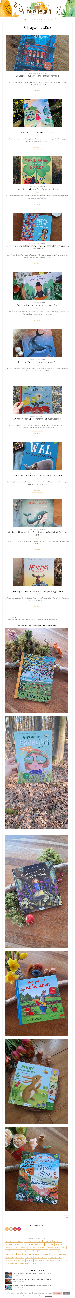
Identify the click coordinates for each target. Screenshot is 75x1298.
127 (21, 1275)
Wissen (34, 1264)
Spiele (49, 19)
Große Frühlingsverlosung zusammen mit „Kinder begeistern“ (32, 1273)
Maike (44, 73)
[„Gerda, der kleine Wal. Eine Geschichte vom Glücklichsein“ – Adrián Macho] (37, 513)
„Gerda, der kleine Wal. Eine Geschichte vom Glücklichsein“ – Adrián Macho (38, 533)
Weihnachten (51, 1260)
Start (14, 19)
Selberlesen (9, 1257)
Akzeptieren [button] (58, 1293)
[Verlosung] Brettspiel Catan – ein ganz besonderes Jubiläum (32, 1279)
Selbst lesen (19, 1257)
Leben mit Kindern (36, 19)
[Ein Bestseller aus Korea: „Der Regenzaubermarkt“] (37, 53)
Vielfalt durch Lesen (55, 1257)
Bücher (22, 19)
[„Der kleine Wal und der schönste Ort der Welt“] (37, 343)
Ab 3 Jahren (18, 1241)
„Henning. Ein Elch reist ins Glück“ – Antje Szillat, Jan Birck (37, 591)
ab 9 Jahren (18, 1244)
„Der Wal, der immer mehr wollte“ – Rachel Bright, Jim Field (37, 475)
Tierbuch (37, 1257)
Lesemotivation (10, 1254)
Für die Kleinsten (53, 1247)
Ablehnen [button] (66, 1293)
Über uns (58, 19)
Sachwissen (63, 1254)
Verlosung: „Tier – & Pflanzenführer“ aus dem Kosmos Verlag (32, 1286)
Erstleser (32, 1247)
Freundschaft (41, 1247)
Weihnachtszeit (24, 1264)
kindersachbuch (31, 1251)
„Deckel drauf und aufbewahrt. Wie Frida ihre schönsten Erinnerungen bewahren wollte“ (37, 247)
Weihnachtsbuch (62, 1260)
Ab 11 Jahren (39, 1244)
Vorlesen (30, 1260)
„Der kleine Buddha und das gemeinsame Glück (37, 305)
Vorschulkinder (39, 1260)
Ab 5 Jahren (38, 1241)
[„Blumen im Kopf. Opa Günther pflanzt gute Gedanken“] (37, 399)
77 (20, 1287)
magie (19, 1254)
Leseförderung (54, 1251)
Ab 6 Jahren (47, 1241)
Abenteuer (59, 1244)
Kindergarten (20, 1251)
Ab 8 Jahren (9, 1244)
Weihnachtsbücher (11, 1264)
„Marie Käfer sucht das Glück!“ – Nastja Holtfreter (37, 189)
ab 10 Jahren (29, 1244)
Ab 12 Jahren (49, 1244)
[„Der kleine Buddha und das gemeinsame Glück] (37, 286)
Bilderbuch (9, 1247)
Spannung (29, 1257)
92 (22, 1281)
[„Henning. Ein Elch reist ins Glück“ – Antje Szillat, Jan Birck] (37, 572)
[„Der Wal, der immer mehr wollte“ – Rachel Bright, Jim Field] (37, 456)
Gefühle (63, 1247)
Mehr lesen (48, 1296)
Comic (16, 1247)
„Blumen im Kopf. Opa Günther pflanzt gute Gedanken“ (37, 418)
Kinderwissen (43, 1251)
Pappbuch (45, 1254)
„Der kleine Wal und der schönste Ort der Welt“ (37, 362)
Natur (25, 1254)
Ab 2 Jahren (9, 1241)
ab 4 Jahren (28, 1241)
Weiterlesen (37, 91)
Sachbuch (54, 1254)
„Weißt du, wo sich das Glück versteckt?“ (37, 132)
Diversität (24, 1247)
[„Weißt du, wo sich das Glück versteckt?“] (37, 113)
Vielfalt (44, 1257)
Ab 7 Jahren (57, 1241)
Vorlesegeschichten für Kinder (15, 1260)
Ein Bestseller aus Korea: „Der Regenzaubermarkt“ (37, 75)
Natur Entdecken (34, 1254)
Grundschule (10, 1251)
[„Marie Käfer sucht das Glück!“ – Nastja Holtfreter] (37, 170)
